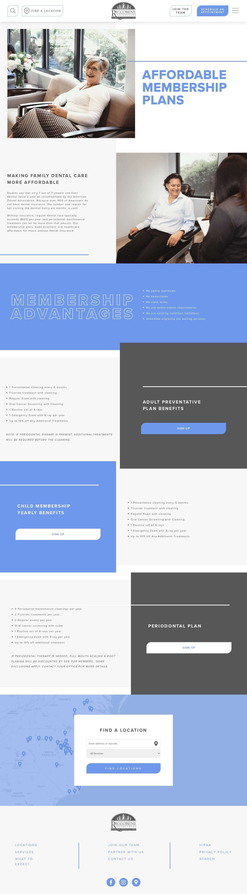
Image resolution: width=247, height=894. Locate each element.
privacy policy (215, 852)
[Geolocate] (156, 743)
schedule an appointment (213, 11)
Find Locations (123, 768)
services (24, 852)
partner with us (126, 852)
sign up (183, 428)
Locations (26, 845)
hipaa (205, 845)
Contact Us (120, 859)
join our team (124, 845)
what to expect (24, 861)
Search (207, 859)
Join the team (180, 11)
